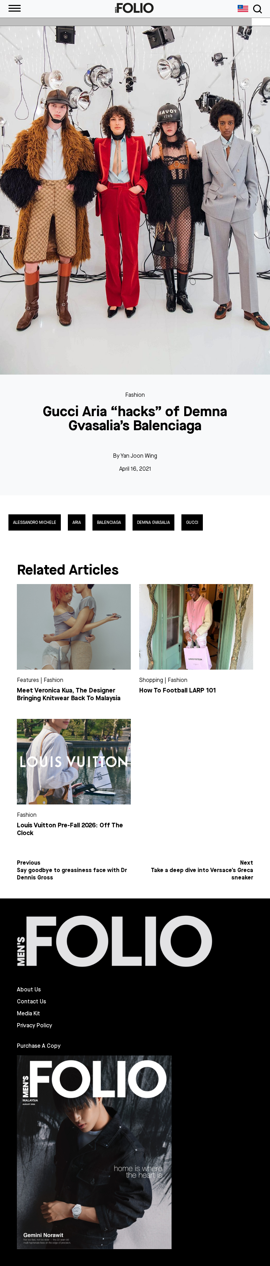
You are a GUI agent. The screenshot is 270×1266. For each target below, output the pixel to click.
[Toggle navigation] (256, 9)
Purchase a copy (38, 1045)
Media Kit (28, 1013)
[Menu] (14, 9)
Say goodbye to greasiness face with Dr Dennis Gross (72, 874)
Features (28, 680)
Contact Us (31, 1001)
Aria (76, 522)
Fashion (135, 395)
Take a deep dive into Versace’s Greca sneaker (202, 874)
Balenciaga (109, 522)
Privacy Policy (34, 1025)
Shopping (151, 680)
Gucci (192, 522)
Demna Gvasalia (153, 522)
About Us (29, 989)
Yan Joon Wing (139, 455)
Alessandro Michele (34, 522)
